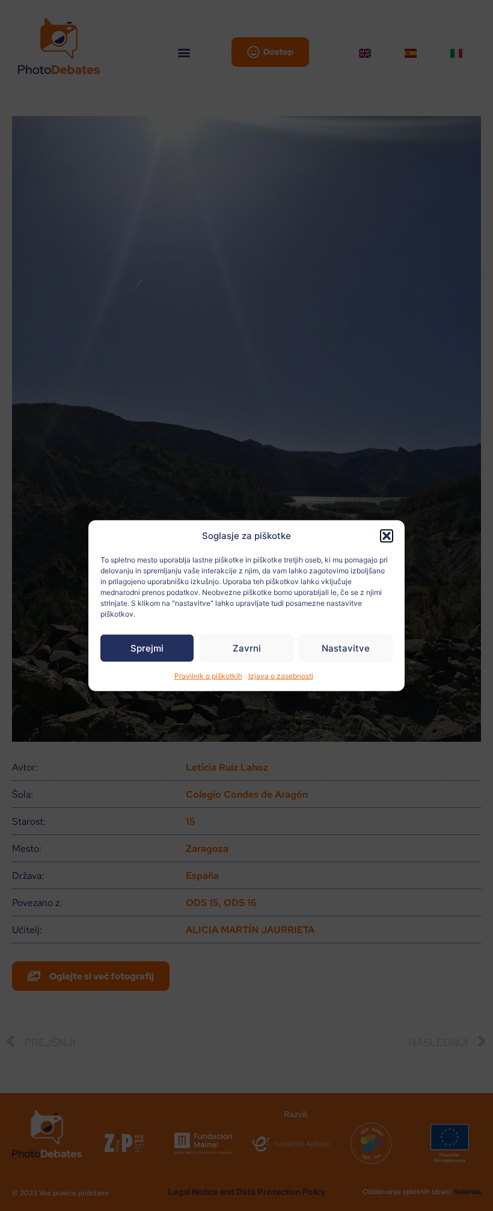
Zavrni (247, 647)
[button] (387, 536)
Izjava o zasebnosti (280, 675)
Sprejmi (147, 647)
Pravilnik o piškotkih (208, 675)
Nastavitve (346, 647)
